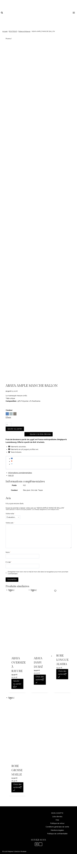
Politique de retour (57, 823)
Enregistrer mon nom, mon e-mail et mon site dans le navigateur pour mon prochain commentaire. (38, 573)
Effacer (8, 417)
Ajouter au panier (14, 429)
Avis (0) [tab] (11, 475)
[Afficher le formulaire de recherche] (2, 13)
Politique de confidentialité (57, 834)
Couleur (9, 410)
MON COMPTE (57, 813)
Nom (8, 552)
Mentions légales (57, 830)
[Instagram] (36, 844)
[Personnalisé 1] (40, 844)
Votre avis (10, 523)
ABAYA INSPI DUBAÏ (38, 663)
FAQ (57, 820)
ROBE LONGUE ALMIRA (62, 660)
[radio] (7, 413)
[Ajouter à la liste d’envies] (10, 591)
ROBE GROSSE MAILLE (17, 770)
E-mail (9, 562)
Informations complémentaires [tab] (20, 473)
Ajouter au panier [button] (17, 682)
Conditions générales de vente (57, 827)
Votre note (10, 514)
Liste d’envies (57, 817)
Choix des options (40, 678)
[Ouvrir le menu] (74, 12)
